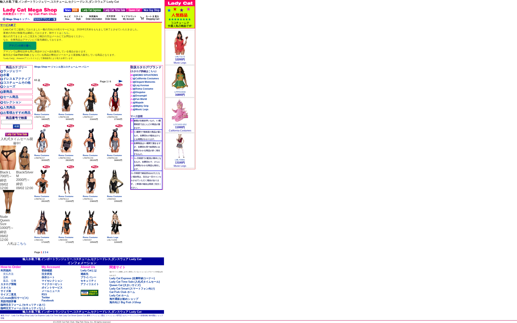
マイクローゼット (52, 284)
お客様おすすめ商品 (16, 112)
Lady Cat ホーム (119, 295)
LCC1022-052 (180, 124)
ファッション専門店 (113, 316)
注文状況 (47, 273)
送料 (5, 277)
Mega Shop (40, 66)
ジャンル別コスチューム (64, 66)
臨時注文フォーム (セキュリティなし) (23, 308)
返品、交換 (9, 280)
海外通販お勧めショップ (123, 298)
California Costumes (147, 78)
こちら (65, 32)
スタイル (6, 287)
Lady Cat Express (37, 316)
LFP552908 (180, 92)
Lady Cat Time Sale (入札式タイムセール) (134, 281)
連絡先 (84, 273)
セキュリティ (88, 280)
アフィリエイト (90, 284)
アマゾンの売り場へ (20, 45)
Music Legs (112, 237)
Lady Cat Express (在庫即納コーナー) (132, 278)
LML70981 (180, 160)
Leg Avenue (142, 85)
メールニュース (51, 291)
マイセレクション (52, 280)
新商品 (7, 91)
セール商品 (10, 97)
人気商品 (9, 107)
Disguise (140, 92)
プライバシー (88, 277)
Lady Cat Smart (69, 316)
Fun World (141, 99)
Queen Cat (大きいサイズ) (125, 285)
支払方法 (8, 273)
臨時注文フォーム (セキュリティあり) (23, 304)
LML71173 (180, 57)
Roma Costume (41, 114)
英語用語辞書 (8, 301)
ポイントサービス (52, 287)
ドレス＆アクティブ (16, 78)
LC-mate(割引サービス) (14, 297)
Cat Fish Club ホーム (122, 292)
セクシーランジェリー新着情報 (135, 316)
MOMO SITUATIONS (146, 75)
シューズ (9, 86)
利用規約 (6, 270)
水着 (6, 75)
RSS (44, 294)
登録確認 (47, 270)
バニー (85, 66)
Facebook (48, 300)
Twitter (46, 297)
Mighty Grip (141, 106)
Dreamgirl (141, 95)
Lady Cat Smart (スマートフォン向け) (132, 288)
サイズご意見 (8, 294)
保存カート (48, 277)
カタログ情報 (8, 284)
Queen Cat (81, 316)
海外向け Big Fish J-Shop (125, 302)
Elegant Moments (145, 82)
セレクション (12, 102)
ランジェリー (12, 71)
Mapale (139, 102)
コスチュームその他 (16, 82)
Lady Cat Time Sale (54, 316)
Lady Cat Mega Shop (20, 316)
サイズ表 (6, 291)
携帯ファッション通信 (96, 316)
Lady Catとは (89, 270)
